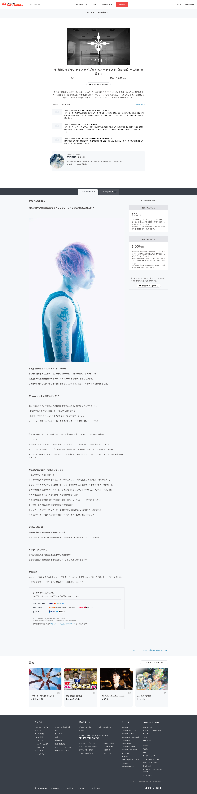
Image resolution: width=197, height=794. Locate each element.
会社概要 (70, 788)
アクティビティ (109, 191)
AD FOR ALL (125, 753)
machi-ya (125, 763)
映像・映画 (58, 740)
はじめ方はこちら (81, 4)
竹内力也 (71, 157)
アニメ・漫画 (39, 737)
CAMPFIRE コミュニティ (129, 730)
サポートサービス (109, 746)
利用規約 (145, 749)
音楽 (56, 730)
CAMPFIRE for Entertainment (126, 741)
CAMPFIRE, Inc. (57, 788)
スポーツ (58, 737)
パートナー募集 (94, 788)
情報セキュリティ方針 (150, 762)
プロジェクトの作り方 (86, 750)
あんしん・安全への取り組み (152, 730)
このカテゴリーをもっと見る (153, 662)
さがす (94, 4)
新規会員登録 (189, 4)
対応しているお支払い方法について (63, 624)
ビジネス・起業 (39, 747)
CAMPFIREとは (147, 727)
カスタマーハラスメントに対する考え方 (152, 770)
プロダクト (38, 730)
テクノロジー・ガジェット (43, 727)
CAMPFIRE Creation (128, 734)
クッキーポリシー (148, 775)
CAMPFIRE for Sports (128, 746)
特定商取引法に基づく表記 (151, 759)
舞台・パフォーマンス (62, 751)
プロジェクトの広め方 (86, 753)
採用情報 (81, 788)
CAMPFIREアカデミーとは (87, 743)
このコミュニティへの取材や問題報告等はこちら (149, 650)
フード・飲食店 (39, 734)
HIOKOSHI (125, 756)
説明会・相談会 (109, 743)
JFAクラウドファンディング (130, 760)
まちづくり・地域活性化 (62, 727)
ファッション (39, 740)
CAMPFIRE (125, 727)
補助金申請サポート (128, 767)
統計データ (107, 753)
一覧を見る (139, 104)
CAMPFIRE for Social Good (130, 737)
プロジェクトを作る (85, 727)
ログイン (180, 4)
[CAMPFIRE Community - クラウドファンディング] (12, 4)
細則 (144, 752)
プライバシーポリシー (150, 756)
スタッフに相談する (104, 727)
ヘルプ (145, 737)
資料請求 (122, 4)
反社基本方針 (147, 766)
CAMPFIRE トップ (107, 4)
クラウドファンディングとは (88, 746)
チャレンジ (58, 734)
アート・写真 (39, 751)
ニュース (145, 734)
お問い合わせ (147, 740)
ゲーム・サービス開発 (41, 744)
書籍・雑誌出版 (60, 744)
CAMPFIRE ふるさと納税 (129, 750)
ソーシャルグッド (40, 754)
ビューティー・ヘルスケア (63, 747)
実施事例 (107, 750)
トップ (88, 191)
